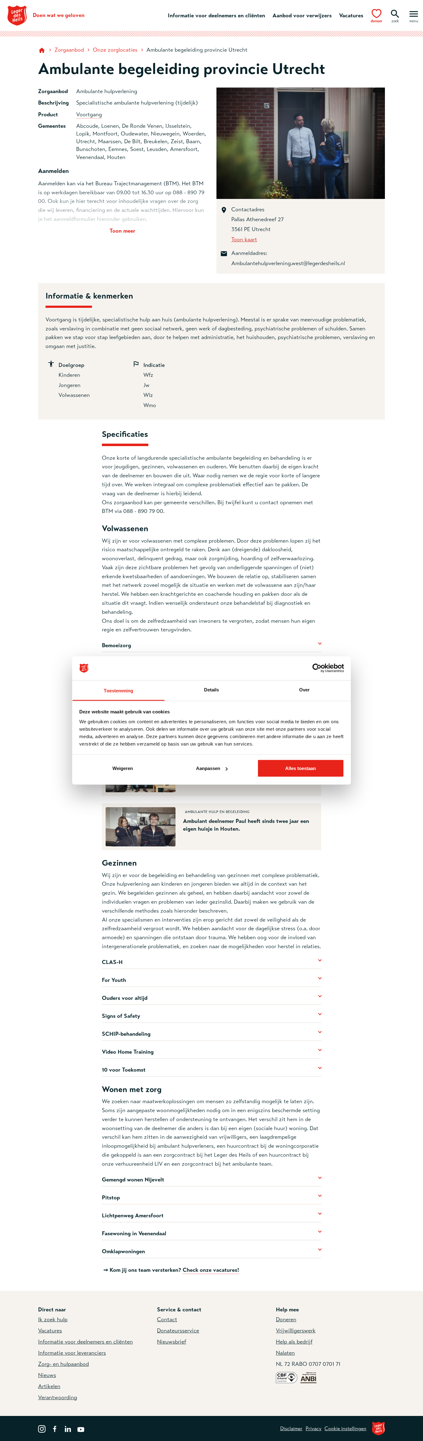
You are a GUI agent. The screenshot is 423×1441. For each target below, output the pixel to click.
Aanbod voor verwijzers (302, 15)
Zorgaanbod (69, 49)
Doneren (286, 1319)
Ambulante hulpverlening (106, 91)
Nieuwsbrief (171, 1341)
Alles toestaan (300, 768)
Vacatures (351, 15)
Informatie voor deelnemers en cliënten (216, 15)
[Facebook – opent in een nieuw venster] (55, 1428)
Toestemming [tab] (118, 690)
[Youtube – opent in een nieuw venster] (81, 1428)
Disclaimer (291, 1429)
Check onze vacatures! (211, 1270)
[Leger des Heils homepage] (42, 49)
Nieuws (47, 1375)
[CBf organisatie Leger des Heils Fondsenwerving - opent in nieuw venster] (286, 1377)
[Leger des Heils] (378, 1428)
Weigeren (122, 768)
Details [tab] (211, 689)
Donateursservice (178, 1330)
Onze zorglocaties (115, 49)
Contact (167, 1319)
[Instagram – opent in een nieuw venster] (42, 1428)
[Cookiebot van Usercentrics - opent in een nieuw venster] (317, 668)
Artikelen (49, 1386)
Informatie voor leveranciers (72, 1352)
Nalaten (285, 1352)
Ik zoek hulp (53, 1319)
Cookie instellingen (345, 1429)
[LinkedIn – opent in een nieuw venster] (68, 1428)
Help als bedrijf (294, 1341)
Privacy (313, 1429)
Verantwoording (57, 1397)
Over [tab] (304, 689)
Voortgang (89, 114)
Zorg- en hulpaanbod (63, 1364)
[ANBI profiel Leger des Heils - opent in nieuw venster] (308, 1377)
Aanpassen (208, 768)
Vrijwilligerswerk (296, 1330)
